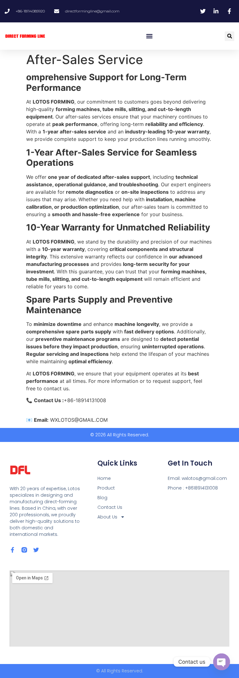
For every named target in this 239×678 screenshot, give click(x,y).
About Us (107, 517)
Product (106, 488)
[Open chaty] (221, 661)
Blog (102, 498)
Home (104, 478)
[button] (149, 36)
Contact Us (109, 507)
